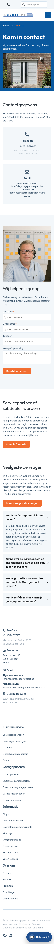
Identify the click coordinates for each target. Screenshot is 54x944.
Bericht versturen (16, 371)
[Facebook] (5, 935)
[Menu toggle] (48, 15)
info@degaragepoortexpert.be (27, 186)
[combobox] (34, 4)
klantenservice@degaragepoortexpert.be (24, 687)
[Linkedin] (10, 935)
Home (6, 25)
